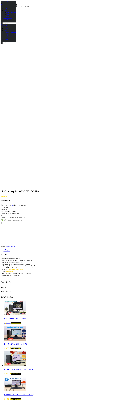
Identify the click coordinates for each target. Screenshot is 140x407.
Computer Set (9, 246)
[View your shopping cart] (1, 6)
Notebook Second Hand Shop (16, 269)
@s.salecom (9, 271)
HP (14, 246)
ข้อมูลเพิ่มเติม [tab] (7, 251)
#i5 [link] (12, 206)
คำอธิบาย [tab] (6, 249)
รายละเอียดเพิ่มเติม (16, 323)
